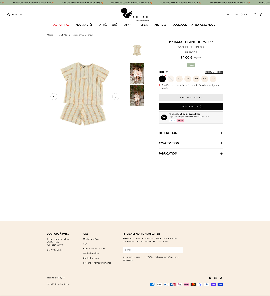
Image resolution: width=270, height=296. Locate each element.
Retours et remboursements (97, 263)
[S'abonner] (180, 250)
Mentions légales (91, 239)
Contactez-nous (91, 258)
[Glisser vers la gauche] (53, 96)
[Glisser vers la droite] (115, 96)
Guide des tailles (91, 253)
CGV (85, 244)
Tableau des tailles (214, 72)
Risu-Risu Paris (62, 284)
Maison (50, 35)
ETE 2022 (62, 35)
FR (228, 14)
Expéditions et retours (94, 248)
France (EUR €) (240, 14)
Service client (56, 250)
